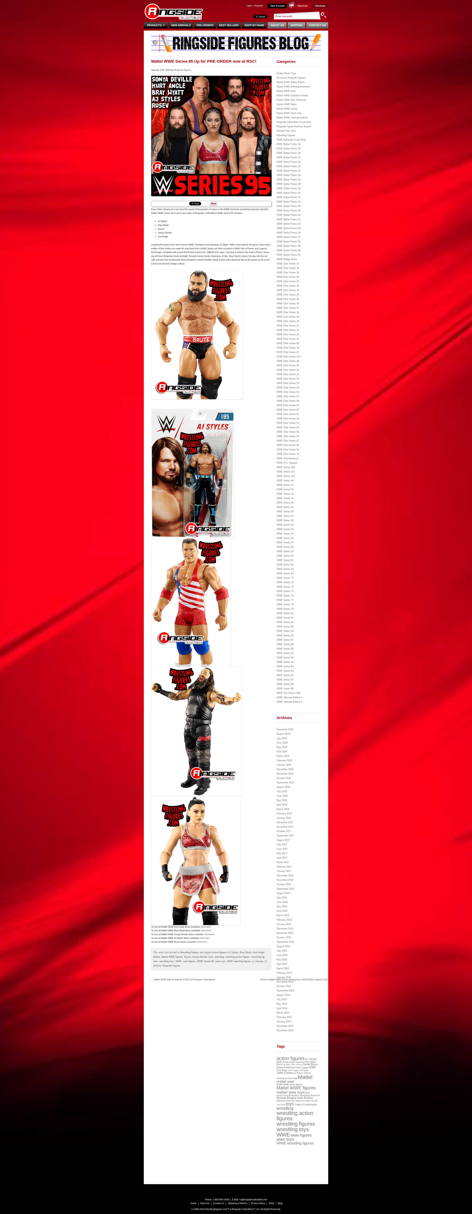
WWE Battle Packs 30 (289, 153)
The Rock (281, 1105)
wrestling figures (296, 1124)
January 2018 (284, 818)
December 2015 (285, 928)
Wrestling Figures (189, 952)
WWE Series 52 (285, 520)
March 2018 (283, 809)
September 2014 (285, 990)
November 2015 (285, 933)
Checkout (320, 6)
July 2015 (282, 950)
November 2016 (285, 880)
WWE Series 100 (286, 467)
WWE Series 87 (285, 639)
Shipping (296, 25)
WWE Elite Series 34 (288, 294)
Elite (312, 1067)
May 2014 (282, 1003)
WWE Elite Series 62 (288, 418)
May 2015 (282, 959)
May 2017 (282, 853)
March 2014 (283, 1012)
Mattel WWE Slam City (289, 113)
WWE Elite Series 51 (288, 374)
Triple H (298, 1104)
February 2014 (284, 1017)
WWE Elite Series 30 (288, 277)
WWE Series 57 (285, 542)
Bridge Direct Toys (286, 73)
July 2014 (282, 999)
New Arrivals (181, 25)
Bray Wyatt (246, 952)
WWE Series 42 (285, 489)
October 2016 (284, 884)
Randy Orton (282, 1095)
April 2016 (282, 911)
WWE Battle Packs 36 (289, 179)
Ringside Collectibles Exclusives (294, 122)
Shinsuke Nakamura (296, 1101)
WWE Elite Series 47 (288, 352)
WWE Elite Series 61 (288, 414)
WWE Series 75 (285, 591)
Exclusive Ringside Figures (291, 77)
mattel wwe (285, 1081)
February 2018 (284, 813)
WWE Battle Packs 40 (289, 188)
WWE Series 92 (285, 662)
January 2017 (284, 871)
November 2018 (285, 773)
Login (249, 5)
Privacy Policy (258, 1203)
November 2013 (285, 1030)
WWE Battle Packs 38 (289, 184)
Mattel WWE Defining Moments (293, 86)
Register (259, 5)
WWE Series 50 (285, 511)
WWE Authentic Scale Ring (291, 139)
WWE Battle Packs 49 (289, 210)
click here (205, 927)
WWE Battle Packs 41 (289, 192)
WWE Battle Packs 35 (289, 175)
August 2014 (283, 995)
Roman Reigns (286, 1097)
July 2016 (282, 897)
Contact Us (317, 25)
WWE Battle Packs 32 (289, 161)
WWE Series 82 (285, 622)
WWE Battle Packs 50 (289, 215)
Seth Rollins (305, 1097)
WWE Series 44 (285, 498)
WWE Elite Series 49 (288, 365)
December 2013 (285, 1026)
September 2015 (285, 942)
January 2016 (284, 924)
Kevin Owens (304, 1073)
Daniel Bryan (310, 1064)
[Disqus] (243, 1030)
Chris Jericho (296, 1064)
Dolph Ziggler (302, 1067)
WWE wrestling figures (239, 961)
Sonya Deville (199, 956)
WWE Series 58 (285, 546)
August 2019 (283, 733)
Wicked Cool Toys (286, 130)
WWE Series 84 (285, 631)
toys (211, 956)
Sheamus (281, 1100)
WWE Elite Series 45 (288, 343)
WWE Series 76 (285, 595)
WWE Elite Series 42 (288, 330)
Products (155, 25)
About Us (277, 25)
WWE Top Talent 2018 (288, 693)
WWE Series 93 (285, 666)
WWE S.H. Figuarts (287, 462)
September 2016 (285, 888)
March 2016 (283, 915)
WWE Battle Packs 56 (289, 232)
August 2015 (283, 946)
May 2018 (282, 800)
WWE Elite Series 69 (288, 449)
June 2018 (282, 795)
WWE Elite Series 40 (288, 321)
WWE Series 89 (285, 648)
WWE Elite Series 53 (288, 383)
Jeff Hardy (303, 1070)
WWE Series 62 (285, 564)
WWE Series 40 (285, 480)
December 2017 (285, 822)
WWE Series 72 (285, 577)
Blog (280, 1203)
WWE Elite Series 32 (288, 285)
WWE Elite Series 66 (288, 436)
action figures (219, 952)
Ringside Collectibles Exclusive (304, 1095)
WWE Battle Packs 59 (289, 246)
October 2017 (284, 831)
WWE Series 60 (285, 555)
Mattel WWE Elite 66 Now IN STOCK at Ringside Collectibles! (183, 979)
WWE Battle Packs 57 (289, 237)
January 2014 (284, 1021)
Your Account (277, 6)
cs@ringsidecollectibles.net (253, 1199)
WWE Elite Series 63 (288, 423)
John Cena (284, 1073)
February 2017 (284, 866)
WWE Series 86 (285, 635)
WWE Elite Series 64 (288, 427)
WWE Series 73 (285, 582)
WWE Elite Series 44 (288, 338)
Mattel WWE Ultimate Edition (292, 117)
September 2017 (285, 835)
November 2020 (285, 729)
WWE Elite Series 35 (288, 299)
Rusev (187, 956)
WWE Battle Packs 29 (289, 148)
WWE (179, 961)
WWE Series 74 (285, 586)
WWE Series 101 (286, 471)
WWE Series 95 (205, 961)
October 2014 (284, 986)
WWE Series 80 (285, 613)
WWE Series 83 (285, 626)
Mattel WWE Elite (286, 91)
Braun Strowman (296, 1062)
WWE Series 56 (285, 538)
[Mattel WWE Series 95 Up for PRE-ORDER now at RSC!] (211, 136)
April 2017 (282, 857)
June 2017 (282, 849)
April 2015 (282, 964)
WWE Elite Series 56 (288, 392)
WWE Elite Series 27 (288, 263)
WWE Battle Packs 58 (289, 241)
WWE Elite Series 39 (288, 316)
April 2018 (282, 804)
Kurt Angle (258, 952)
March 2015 (283, 968)
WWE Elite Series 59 (288, 405)
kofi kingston (282, 1078)
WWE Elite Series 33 (288, 290)
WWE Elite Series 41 (288, 325)
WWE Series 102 (286, 476)
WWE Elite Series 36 (288, 303)
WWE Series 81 (285, 617)
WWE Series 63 (285, 569)
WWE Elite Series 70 (288, 454)
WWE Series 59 (285, 551)
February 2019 (284, 760)
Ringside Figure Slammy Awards (294, 126)
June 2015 (282, 955)
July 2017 (282, 844)
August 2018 (283, 787)
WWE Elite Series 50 (288, 369)
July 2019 (282, 738)
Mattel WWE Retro (286, 104)
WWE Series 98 (285, 684)
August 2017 (283, 840)
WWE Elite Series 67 (288, 440)
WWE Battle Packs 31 (289, 157)
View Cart (302, 6)
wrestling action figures (237, 956)
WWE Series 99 (285, 688)
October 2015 (284, 937)
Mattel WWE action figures (290, 1084)
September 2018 (285, 782)
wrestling (219, 956)
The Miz (314, 1101)
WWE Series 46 (285, 507)
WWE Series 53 (285, 524)
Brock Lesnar (283, 1064)
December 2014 (285, 981)
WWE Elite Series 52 (288, 378)
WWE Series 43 (285, 493)
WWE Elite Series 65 (288, 431)
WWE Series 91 (285, 657)
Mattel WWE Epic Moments (291, 99)
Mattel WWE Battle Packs (291, 82)
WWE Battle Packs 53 (289, 223)
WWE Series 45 (285, 502)
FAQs (271, 1203)
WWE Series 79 (285, 608)
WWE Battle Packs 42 (289, 197)
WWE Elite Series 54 (288, 387)
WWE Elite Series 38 (288, 312)
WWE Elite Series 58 (288, 400)
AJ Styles (233, 952)
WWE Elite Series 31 (288, 281)
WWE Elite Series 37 (288, 307)
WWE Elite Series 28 (288, 268)
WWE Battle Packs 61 (289, 254)
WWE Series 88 (285, 644)
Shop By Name (254, 25)
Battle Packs (283, 1062)
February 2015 (284, 972)
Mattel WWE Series (287, 108)
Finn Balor (282, 1070)
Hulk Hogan (293, 1070)
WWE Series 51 (285, 516)
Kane (294, 1073)
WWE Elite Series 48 (288, 361)
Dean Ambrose (286, 1067)
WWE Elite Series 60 (288, 409)
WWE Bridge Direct (287, 259)
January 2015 (284, 977)
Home (193, 1203)
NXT (307, 1092)
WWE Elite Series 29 (288, 272)
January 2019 (284, 764)
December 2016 (285, 875)
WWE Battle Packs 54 (289, 228)
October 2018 (284, 778)
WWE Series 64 (285, 573)
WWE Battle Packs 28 (289, 144)
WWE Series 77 (285, 600)
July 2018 (282, 791)
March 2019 (283, 756)
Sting (308, 1101)
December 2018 (285, 769)
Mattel (156, 956)
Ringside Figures (182, 70)
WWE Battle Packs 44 (289, 201)
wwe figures (189, 961)
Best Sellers (229, 25)
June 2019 (282, 742)
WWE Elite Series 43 (288, 334)
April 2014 (282, 1008)
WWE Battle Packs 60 (289, 250)
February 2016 (284, 919)
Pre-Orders (205, 25)
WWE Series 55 (285, 533)
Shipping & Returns (237, 1203)
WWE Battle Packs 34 (289, 170)
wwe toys (220, 961)
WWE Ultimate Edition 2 (289, 701)
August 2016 (283, 893)
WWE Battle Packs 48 (289, 206)
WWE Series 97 (285, 679)
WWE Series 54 (285, 529)
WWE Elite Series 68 (288, 445)
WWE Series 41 (285, 485)
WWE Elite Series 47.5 (289, 356)
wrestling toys (166, 961)
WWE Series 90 (285, 653)
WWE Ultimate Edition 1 (289, 697)
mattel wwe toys (291, 1092)
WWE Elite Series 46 (288, 347)
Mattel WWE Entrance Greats (292, 95)
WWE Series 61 (285, 560)
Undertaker (310, 1104)
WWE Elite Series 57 (288, 396)
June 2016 (282, 902)
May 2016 (282, 906)
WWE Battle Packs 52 (289, 219)
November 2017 (285, 826)
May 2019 (282, 747)
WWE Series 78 (285, 604)
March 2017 (283, 862)
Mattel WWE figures (172, 956)
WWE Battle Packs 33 (289, 166)
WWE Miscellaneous (288, 458)
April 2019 (282, 751)
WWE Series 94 (285, 670)
